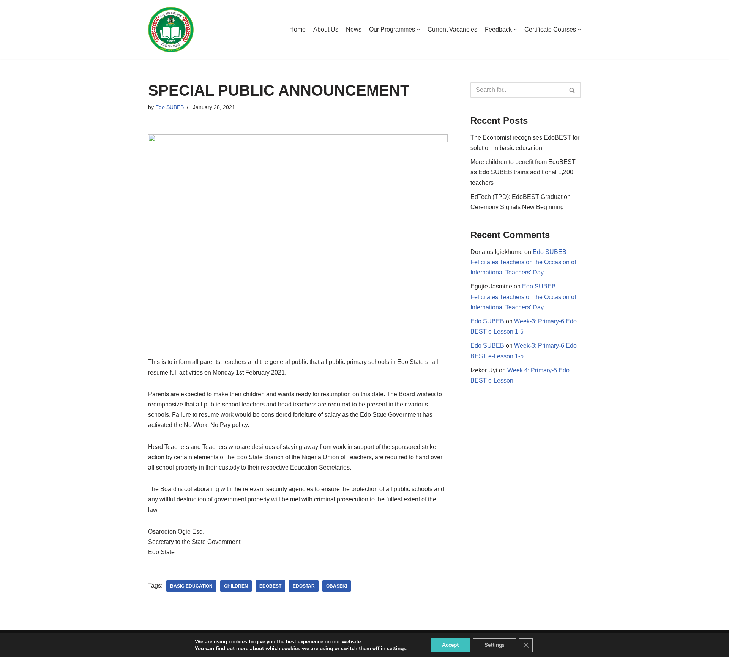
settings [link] (396, 648)
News (353, 29)
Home (297, 29)
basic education (191, 586)
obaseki (336, 586)
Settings (494, 645)
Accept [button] (450, 645)
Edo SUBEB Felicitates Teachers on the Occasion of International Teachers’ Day (523, 262)
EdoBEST (270, 586)
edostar (304, 586)
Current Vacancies (452, 29)
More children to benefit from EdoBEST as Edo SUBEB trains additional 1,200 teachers (523, 172)
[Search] (572, 90)
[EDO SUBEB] (171, 29)
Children (236, 586)
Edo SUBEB (169, 107)
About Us (325, 29)
